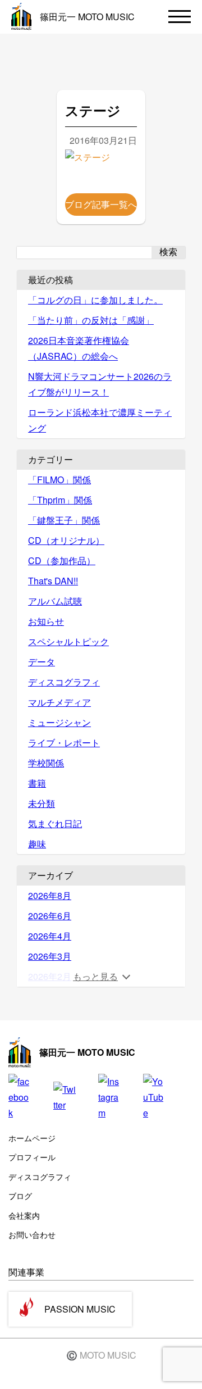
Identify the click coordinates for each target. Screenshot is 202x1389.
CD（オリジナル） (66, 540)
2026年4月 (49, 935)
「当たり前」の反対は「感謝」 (91, 320)
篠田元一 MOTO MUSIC (87, 16)
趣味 (37, 843)
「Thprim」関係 (60, 499)
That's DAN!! (53, 580)
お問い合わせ (32, 1234)
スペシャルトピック (68, 641)
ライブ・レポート (64, 742)
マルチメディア (59, 702)
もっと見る (95, 976)
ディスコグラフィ (64, 681)
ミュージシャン (59, 722)
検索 (168, 252)
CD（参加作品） (61, 560)
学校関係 (46, 762)
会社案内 (24, 1215)
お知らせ (46, 621)
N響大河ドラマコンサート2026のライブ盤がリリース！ (100, 384)
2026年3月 (49, 956)
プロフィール (32, 1157)
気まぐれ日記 (55, 823)
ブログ (20, 1195)
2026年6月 (49, 915)
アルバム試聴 (55, 600)
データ (41, 661)
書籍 (37, 783)
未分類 (41, 803)
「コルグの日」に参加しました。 (95, 299)
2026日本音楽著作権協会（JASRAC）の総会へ (78, 348)
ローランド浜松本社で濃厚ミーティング (100, 420)
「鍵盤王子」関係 (64, 520)
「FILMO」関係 (59, 479)
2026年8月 (49, 895)
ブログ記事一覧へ (101, 204)
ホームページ (32, 1137)
